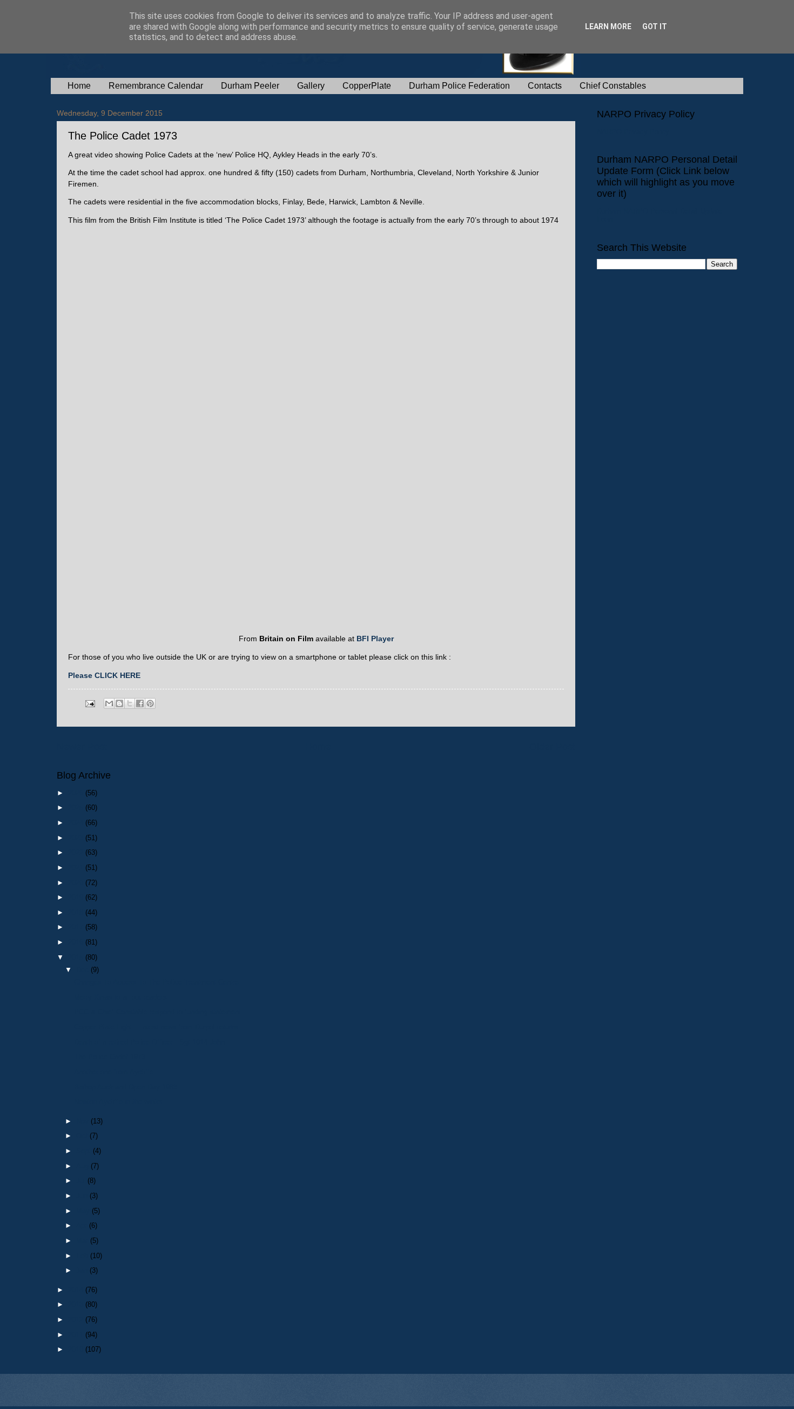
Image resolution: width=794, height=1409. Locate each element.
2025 (76, 807)
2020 (76, 883)
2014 (76, 1290)
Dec (83, 970)
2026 (76, 793)
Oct (83, 1136)
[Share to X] (129, 703)
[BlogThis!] (119, 703)
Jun (83, 1196)
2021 (76, 867)
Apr (82, 1225)
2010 (76, 1349)
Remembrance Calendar (156, 85)
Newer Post (82, 746)
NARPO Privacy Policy (633, 132)
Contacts (545, 85)
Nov (83, 1121)
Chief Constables (613, 85)
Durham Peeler (250, 85)
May (84, 1211)
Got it (654, 26)
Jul (82, 1181)
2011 (76, 1335)
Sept (84, 1151)
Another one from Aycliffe (113, 1072)
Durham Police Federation (459, 85)
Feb (83, 1256)
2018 (76, 912)
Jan (83, 1270)
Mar (83, 1241)
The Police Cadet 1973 (109, 1057)
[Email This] (109, 703)
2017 (76, 927)
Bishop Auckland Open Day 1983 (125, 1087)
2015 (76, 957)
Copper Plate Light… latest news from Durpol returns (156, 1027)
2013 (76, 1304)
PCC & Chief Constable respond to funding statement (157, 1012)
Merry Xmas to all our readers (120, 997)
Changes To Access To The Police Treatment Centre (156, 982)
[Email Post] (89, 703)
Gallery (311, 85)
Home (79, 85)
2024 (76, 823)
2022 (76, 852)
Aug (83, 1166)
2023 (76, 838)
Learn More (608, 26)
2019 (76, 897)
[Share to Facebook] (139, 703)
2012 (76, 1319)
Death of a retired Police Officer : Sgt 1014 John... (152, 1042)
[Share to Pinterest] (150, 703)
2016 (76, 942)
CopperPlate (366, 85)
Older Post (552, 746)
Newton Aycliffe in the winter (118, 1102)
